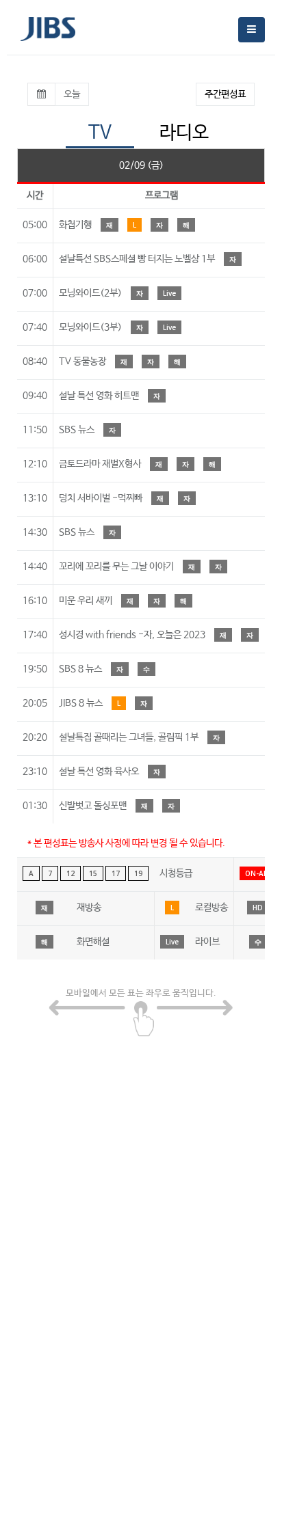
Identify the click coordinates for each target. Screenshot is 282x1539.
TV (100, 133)
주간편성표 (225, 94)
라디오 (184, 133)
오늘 (72, 94)
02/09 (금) (141, 165)
